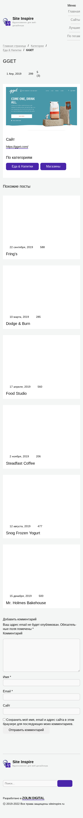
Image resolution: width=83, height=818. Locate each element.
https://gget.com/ (17, 146)
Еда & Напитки (12, 50)
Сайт (6, 705)
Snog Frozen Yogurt (23, 533)
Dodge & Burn (18, 323)
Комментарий (12, 633)
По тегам (73, 36)
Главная (74, 11)
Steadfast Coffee (20, 463)
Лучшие (74, 27)
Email (8, 691)
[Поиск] (64, 783)
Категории (37, 45)
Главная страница (14, 45)
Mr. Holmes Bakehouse (26, 603)
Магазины (53, 166)
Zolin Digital (33, 798)
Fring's (11, 254)
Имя (7, 677)
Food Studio (16, 393)
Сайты (75, 19)
